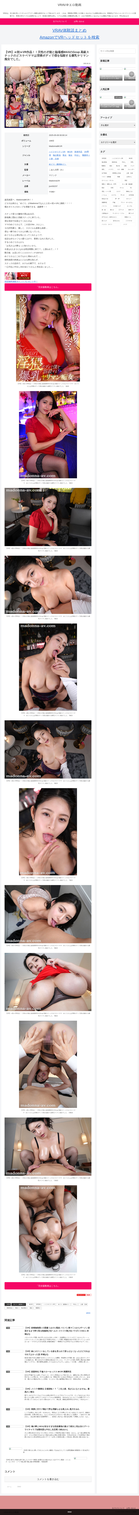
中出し (77, 155)
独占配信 (57, 155)
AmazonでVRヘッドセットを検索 (69, 37)
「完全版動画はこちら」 (48, 287)
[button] (133, 51)
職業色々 (86, 155)
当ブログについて (118, 1508)
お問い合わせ (131, 1508)
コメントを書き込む (48, 1479)
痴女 (70, 155)
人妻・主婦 (54, 159)
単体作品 (78, 152)
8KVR (69, 152)
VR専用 (38, 1304)
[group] (111, 74)
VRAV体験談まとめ (69, 30)
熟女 (65, 155)
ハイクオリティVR (57, 152)
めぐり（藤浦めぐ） (58, 164)
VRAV (8, 1304)
